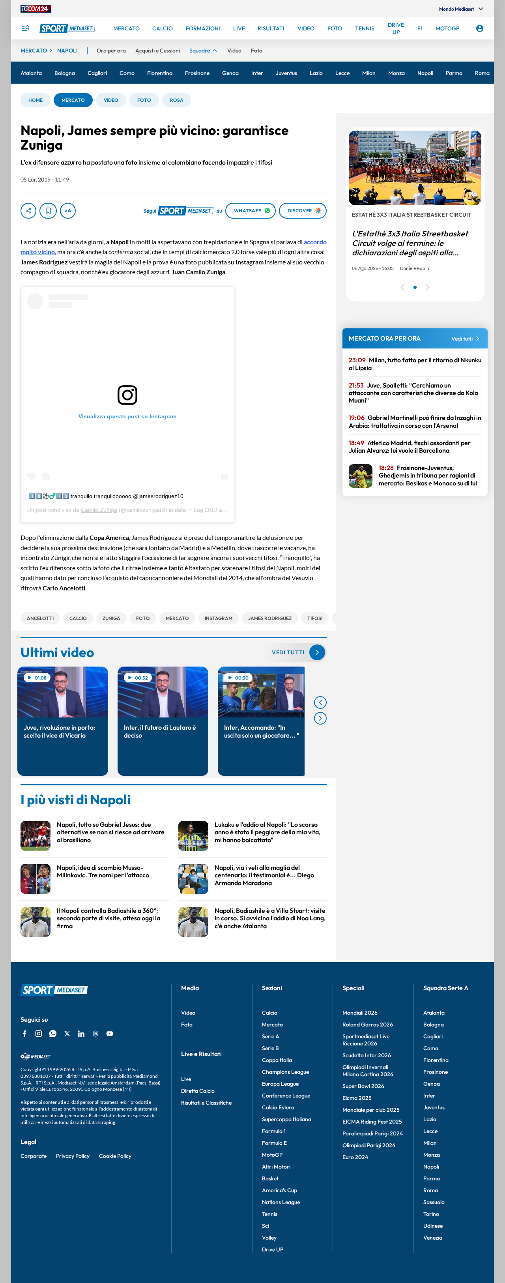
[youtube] (110, 1034)
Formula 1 (274, 1131)
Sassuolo (434, 1202)
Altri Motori (276, 1166)
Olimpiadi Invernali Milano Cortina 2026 (367, 1071)
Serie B (270, 1048)
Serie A (270, 1036)
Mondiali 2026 (360, 1012)
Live (186, 1079)
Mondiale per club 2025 (371, 1109)
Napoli (431, 1166)
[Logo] (68, 28)
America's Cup (279, 1190)
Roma (430, 1190)
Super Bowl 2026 (363, 1086)
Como (430, 1048)
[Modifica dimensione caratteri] (68, 211)
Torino (431, 1213)
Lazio (429, 1119)
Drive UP (272, 1249)
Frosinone (435, 1071)
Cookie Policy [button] (115, 1155)
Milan (430, 1142)
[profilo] (480, 28)
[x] (67, 1034)
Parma (431, 1178)
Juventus (434, 1107)
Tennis (269, 1213)
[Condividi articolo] (28, 211)
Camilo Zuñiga (99, 510)
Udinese (433, 1225)
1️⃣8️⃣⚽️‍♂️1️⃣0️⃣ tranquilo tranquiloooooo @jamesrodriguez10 (106, 496)
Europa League (280, 1083)
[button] (35, 100)
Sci (265, 1225)
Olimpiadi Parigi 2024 (368, 1145)
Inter (429, 1095)
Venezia (432, 1237)
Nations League (281, 1202)
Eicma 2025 (357, 1097)
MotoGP (272, 1154)
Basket (270, 1178)
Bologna (433, 1024)
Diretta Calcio (198, 1090)
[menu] (25, 28)
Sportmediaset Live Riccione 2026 (365, 1040)
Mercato (272, 1024)
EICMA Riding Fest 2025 (372, 1121)
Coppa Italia (277, 1060)
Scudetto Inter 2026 (366, 1055)
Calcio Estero (278, 1107)
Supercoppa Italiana (286, 1119)
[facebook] (24, 1034)
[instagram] (39, 1034)
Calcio (269, 1012)
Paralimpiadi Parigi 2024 (372, 1133)
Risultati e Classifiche (206, 1102)
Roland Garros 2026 (367, 1024)
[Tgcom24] (36, 9)
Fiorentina (436, 1060)
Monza (431, 1154)
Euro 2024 (355, 1157)
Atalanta (434, 1012)
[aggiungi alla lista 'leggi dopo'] (48, 211)
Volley (269, 1237)
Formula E (274, 1142)
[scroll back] (320, 702)
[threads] (95, 1034)
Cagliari (433, 1036)
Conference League (286, 1095)
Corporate (34, 1155)
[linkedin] (81, 1034)
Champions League (285, 1071)
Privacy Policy (73, 1155)
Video (188, 1012)
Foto (187, 1024)
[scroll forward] (320, 718)
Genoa (431, 1083)
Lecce (430, 1131)
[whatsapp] (53, 1034)
